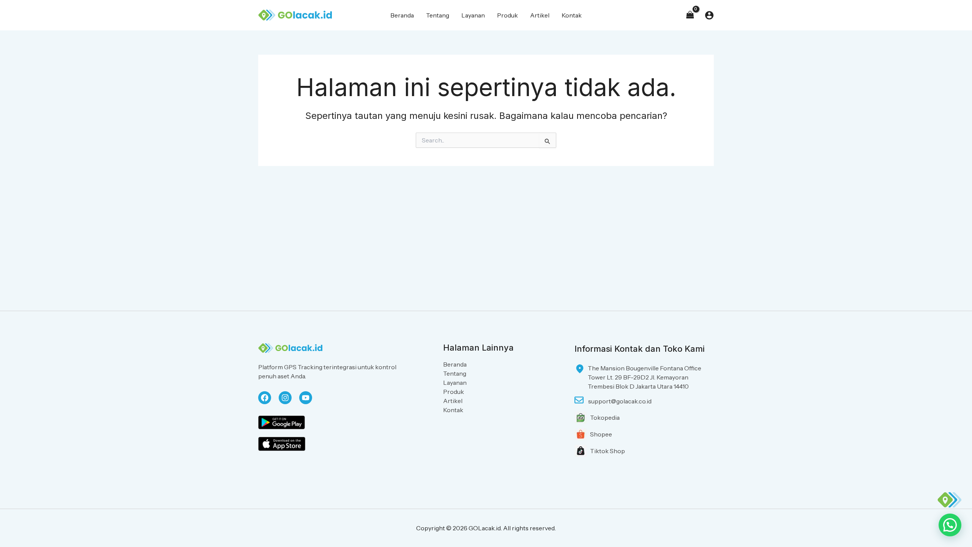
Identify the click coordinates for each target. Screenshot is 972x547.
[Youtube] (305, 397)
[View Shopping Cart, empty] (690, 15)
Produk (453, 391)
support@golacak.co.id (620, 401)
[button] (950, 525)
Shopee (601, 434)
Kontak (453, 410)
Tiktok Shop (607, 451)
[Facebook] (264, 397)
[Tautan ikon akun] (709, 15)
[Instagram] (285, 397)
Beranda (455, 364)
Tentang (454, 373)
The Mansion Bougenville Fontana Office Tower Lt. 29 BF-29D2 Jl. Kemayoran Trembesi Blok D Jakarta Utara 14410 (644, 377)
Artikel (452, 401)
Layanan (455, 382)
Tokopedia (605, 417)
